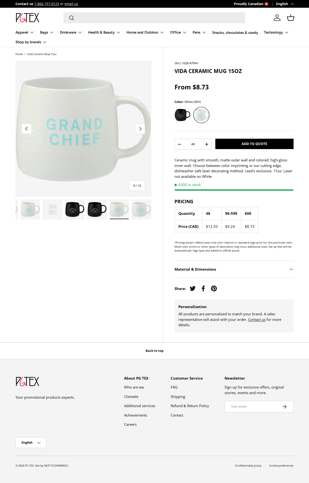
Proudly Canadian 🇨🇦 (251, 4)
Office (175, 32)
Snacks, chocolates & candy (235, 32)
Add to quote (254, 143)
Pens (196, 32)
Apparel (21, 32)
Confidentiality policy (248, 465)
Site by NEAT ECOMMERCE (51, 465)
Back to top (154, 350)
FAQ (174, 387)
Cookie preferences (281, 465)
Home (19, 54)
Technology (273, 32)
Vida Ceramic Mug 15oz (41, 54)
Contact (177, 415)
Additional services (139, 405)
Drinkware (68, 32)
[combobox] (154, 17)
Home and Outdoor (142, 32)
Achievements (135, 415)
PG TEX (29, 465)
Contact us (257, 319)
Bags (44, 32)
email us (71, 4)
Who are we (134, 387)
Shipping (178, 396)
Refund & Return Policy (190, 405)
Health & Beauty (101, 32)
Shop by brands (28, 42)
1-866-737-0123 (46, 4)
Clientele (131, 396)
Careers (130, 424)
